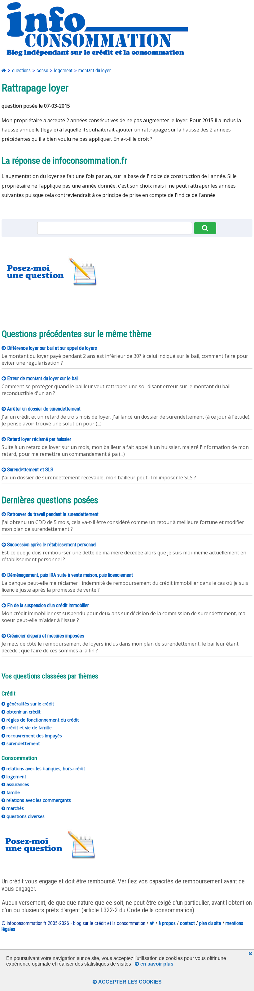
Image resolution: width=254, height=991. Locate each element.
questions (21, 70)
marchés (14, 808)
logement (63, 70)
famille (12, 792)
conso (42, 70)
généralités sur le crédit (29, 704)
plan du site (210, 923)
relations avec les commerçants (38, 800)
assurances (17, 784)
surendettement (22, 743)
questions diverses (25, 816)
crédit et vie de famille (28, 728)
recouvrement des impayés (33, 736)
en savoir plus (156, 964)
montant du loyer (94, 70)
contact (187, 923)
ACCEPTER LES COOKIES (129, 981)
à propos (167, 923)
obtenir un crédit (23, 712)
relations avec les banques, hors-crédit (45, 768)
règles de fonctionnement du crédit (42, 720)
